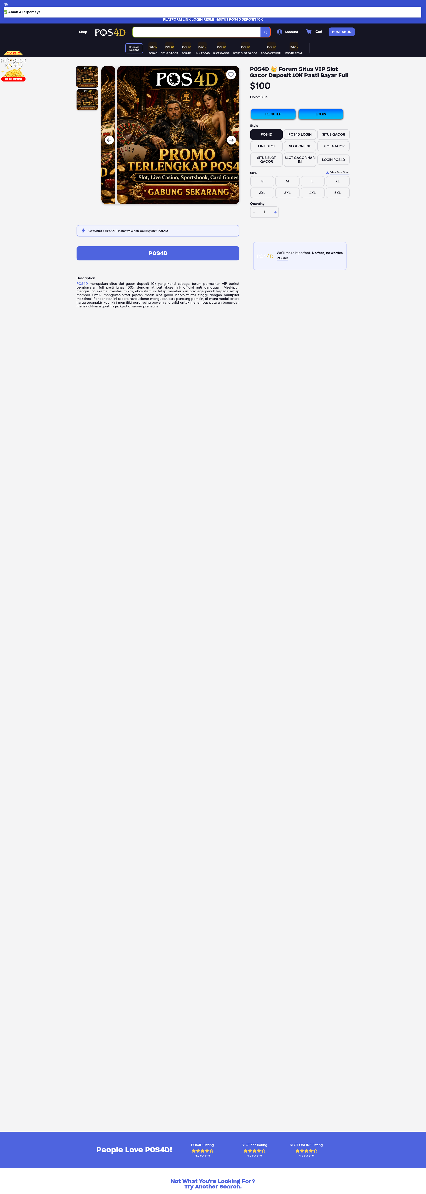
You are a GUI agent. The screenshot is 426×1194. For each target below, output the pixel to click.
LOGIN (321, 114)
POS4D (158, 253)
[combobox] (197, 32)
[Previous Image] (109, 140)
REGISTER (273, 114)
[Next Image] (231, 140)
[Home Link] (110, 32)
